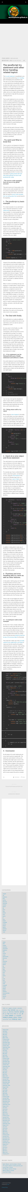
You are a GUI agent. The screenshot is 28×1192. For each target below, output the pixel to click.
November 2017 (6, 1139)
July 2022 (5, 1050)
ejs (3, 959)
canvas (4, 900)
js (24, 60)
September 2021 (6, 1066)
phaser (4, 925)
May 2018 (5, 1130)
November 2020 (6, 1082)
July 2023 (5, 1031)
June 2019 (5, 1109)
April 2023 (5, 1036)
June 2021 (5, 1071)
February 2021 (6, 1077)
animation (5, 947)
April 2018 (5, 1131)
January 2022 (6, 1060)
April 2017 (5, 1150)
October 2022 (6, 1045)
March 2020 (5, 1095)
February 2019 (6, 1115)
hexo (4, 914)
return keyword (15, 414)
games (4, 906)
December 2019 (6, 1099)
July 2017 (5, 1146)
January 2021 (6, 1079)
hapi (4, 911)
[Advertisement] (14, 39)
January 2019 (6, 1117)
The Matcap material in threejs (9, 1169)
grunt (4, 909)
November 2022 (6, 1044)
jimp (4, 974)
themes (4, 994)
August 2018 (5, 1125)
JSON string (6, 210)
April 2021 (5, 1074)
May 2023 (5, 1034)
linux (4, 919)
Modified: (9, 60)
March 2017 (5, 1152)
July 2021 (5, 1069)
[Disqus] (14, 821)
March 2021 (5, 1076)
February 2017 (6, 1154)
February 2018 (6, 1134)
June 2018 (5, 1128)
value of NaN (15, 479)
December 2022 (6, 1042)
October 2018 (6, 1122)
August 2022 (5, 1049)
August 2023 (5, 1029)
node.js (4, 924)
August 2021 (5, 1068)
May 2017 (5, 1149)
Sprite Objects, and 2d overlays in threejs (12, 1164)
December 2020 (6, 1080)
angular (4, 893)
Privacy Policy (5, 1187)
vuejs (4, 932)
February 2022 (6, 1058)
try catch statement (10, 76)
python (4, 927)
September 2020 (6, 1085)
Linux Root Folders (7, 1172)
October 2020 (6, 1084)
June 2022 (5, 1052)
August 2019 (5, 1106)
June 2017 (5, 1147)
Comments (17, 777)
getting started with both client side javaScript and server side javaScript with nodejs (12, 175)
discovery (5, 901)
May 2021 (5, 1072)
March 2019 (5, 1114)
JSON (4, 942)
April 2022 (5, 1055)
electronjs (5, 903)
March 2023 (5, 1037)
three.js (4, 930)
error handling (20, 78)
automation (5, 948)
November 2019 (6, 1101)
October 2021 (6, 1064)
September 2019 (6, 1104)
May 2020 (5, 1091)
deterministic (5, 956)
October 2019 (6, 1103)
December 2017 (6, 1138)
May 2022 (5, 1053)
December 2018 (6, 1119)
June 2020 (5, 1090)
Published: (10, 58)
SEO (4, 943)
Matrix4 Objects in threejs (8, 1170)
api (3, 895)
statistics (5, 928)
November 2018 (6, 1120)
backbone (5, 897)
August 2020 (5, 1087)
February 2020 (6, 1096)
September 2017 (6, 1142)
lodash (4, 921)
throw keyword (16, 475)
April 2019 (5, 1112)
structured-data (6, 993)
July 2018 (5, 1127)
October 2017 (6, 1141)
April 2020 (5, 1093)
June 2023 (5, 1033)
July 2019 (5, 1107)
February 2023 (6, 1039)
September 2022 (6, 1047)
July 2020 (5, 1088)
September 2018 (6, 1123)
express (4, 905)
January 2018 (6, 1136)
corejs (4, 955)
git (3, 908)
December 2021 (6, 1061)
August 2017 (5, 1144)
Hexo (8, 1184)
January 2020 (6, 1098)
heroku (4, 913)
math (4, 983)
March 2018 (5, 1133)
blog (4, 898)
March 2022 (5, 1057)
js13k (4, 979)
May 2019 (5, 1111)
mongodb (5, 922)
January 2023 (6, 1041)
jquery (4, 916)
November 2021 (6, 1063)
